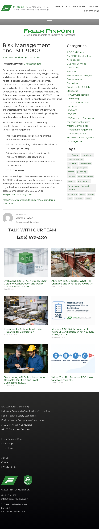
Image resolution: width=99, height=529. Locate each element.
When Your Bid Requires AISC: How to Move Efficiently (72, 378)
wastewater (78, 198)
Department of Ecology (75, 159)
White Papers (79, 6)
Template (91, 194)
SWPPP (82, 194)
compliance (87, 155)
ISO (69, 168)
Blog (68, 6)
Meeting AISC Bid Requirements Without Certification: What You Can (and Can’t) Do (72, 332)
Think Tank (7, 448)
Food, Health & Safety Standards (18, 415)
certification (73, 155)
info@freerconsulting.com (17, 194)
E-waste (71, 71)
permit (71, 172)
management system (78, 122)
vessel (70, 198)
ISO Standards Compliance (81, 118)
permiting (81, 172)
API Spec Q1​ (73, 60)
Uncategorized (32, 63)
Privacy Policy (8, 467)
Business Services (76, 63)
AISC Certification (76, 52)
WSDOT (88, 198)
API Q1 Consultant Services (15, 429)
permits (71, 176)
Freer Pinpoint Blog (11, 439)
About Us (59, 6)
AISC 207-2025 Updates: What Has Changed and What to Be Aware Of (72, 282)
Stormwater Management (81, 137)
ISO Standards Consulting (15, 406)
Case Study (73, 67)
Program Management (79, 129)
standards (71, 181)
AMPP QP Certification (79, 56)
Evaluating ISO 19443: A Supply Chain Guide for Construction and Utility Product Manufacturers (25, 284)
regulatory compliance (85, 176)
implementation (85, 163)
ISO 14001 (72, 110)
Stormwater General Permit (78, 188)
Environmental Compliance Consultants (22, 420)
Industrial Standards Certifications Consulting (25, 411)
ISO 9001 (71, 114)
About (4, 457)
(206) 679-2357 (8, 495)
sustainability (72, 194)
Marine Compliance (77, 126)
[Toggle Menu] (49, 21)
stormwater (84, 181)
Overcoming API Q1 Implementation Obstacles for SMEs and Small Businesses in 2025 (25, 380)
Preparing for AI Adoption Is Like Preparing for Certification (23, 330)
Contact (5, 462)
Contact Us (93, 6)
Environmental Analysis (79, 75)
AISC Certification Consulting (16, 424)
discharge (72, 163)
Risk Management (77, 133)
